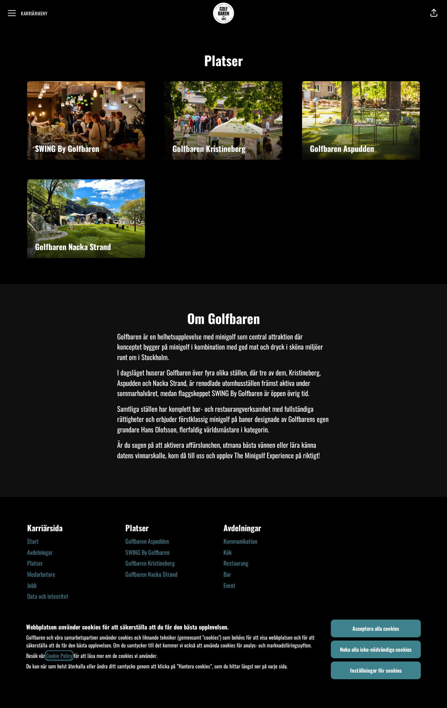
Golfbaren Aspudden (147, 541)
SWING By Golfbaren (147, 552)
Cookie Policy (59, 656)
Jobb (32, 585)
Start (33, 541)
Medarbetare (41, 574)
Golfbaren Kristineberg (150, 563)
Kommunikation (240, 541)
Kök (228, 552)
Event (229, 585)
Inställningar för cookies (376, 670)
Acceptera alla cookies (375, 628)
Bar (227, 574)
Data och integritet (47, 596)
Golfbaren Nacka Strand (151, 574)
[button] (434, 13)
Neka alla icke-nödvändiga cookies (376, 649)
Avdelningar (40, 552)
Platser (35, 563)
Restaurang (236, 563)
